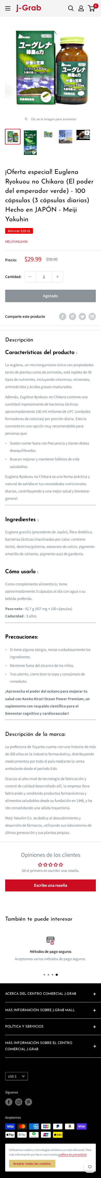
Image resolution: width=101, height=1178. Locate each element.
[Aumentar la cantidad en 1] (57, 276)
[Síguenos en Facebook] (8, 1102)
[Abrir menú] (7, 8)
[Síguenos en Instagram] (18, 1102)
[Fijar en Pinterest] (72, 316)
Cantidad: (13, 276)
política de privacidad (72, 1154)
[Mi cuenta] (81, 8)
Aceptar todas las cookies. (32, 1163)
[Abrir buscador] (71, 8)
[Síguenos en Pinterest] (28, 1102)
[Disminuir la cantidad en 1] (30, 276)
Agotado (50, 296)
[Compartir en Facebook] (62, 316)
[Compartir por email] (92, 316)
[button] (50, 885)
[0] (91, 8)
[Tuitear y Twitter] (82, 316)
